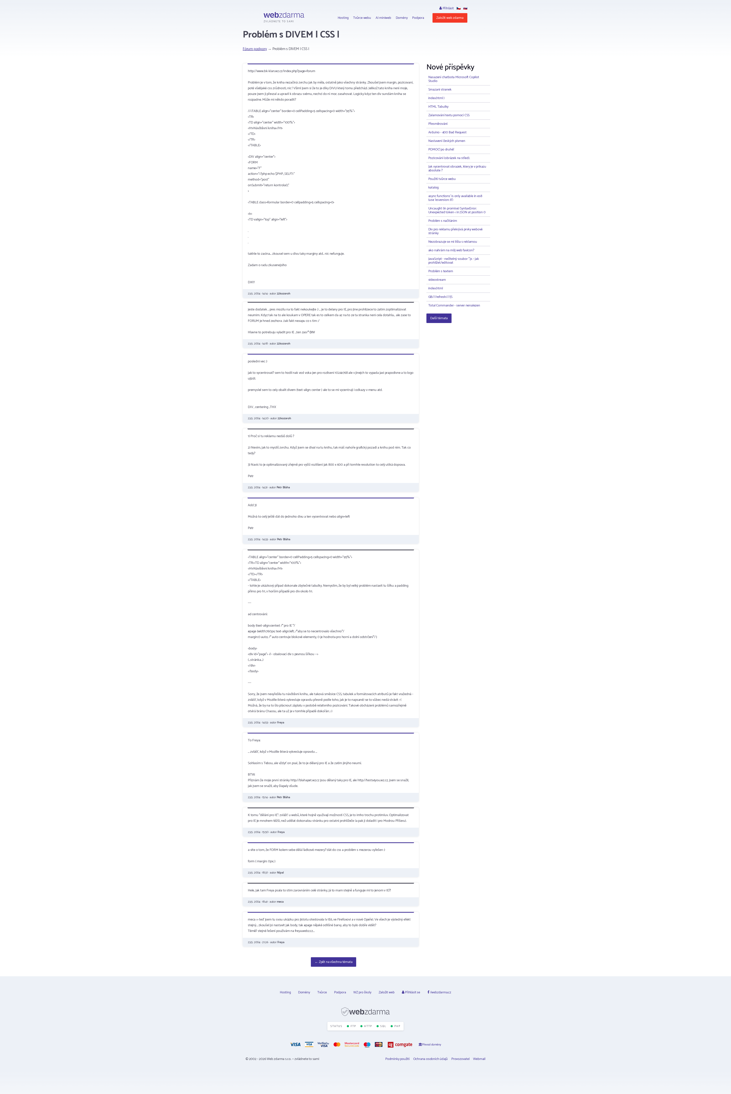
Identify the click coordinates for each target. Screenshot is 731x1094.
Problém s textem (440, 271)
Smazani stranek (440, 89)
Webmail (479, 1059)
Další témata (439, 318)
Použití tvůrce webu (442, 179)
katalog (433, 187)
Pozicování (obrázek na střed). (449, 158)
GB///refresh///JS (440, 297)
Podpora (418, 18)
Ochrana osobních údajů (430, 1059)
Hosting (343, 18)
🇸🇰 (465, 8)
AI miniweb (383, 18)
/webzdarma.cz (440, 992)
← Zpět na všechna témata (333, 962)
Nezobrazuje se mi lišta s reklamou (452, 242)
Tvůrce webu (362, 18)
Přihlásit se (412, 992)
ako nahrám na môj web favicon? (451, 250)
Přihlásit (448, 8)
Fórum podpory (255, 49)
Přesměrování (438, 124)
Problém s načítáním (442, 221)
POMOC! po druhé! (441, 149)
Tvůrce (322, 992)
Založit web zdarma (450, 18)
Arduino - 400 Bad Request (447, 132)
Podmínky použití (397, 1059)
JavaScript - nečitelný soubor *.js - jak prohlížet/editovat (453, 261)
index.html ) (436, 98)
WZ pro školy (362, 992)
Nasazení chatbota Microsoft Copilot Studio (453, 79)
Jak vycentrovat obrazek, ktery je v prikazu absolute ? (457, 168)
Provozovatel (460, 1059)
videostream (437, 280)
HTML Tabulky (438, 107)
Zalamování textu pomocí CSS (449, 115)
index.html (435, 288)
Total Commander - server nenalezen (454, 305)
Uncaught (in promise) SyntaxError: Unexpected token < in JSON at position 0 (457, 210)
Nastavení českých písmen (446, 141)
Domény (402, 18)
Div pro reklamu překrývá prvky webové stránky (455, 231)
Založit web (387, 992)
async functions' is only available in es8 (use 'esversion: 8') (455, 198)
